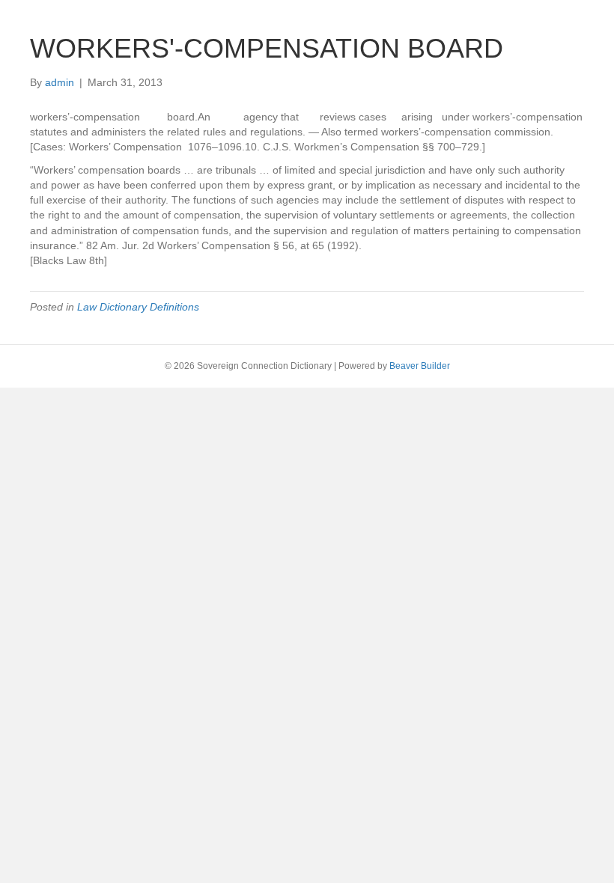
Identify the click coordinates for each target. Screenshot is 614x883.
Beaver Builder (419, 366)
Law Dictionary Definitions (138, 307)
